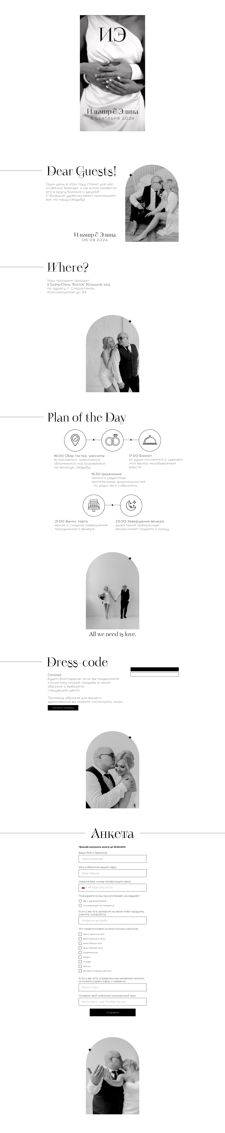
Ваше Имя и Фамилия (93, 852)
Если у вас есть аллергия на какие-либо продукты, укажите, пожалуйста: (111, 913)
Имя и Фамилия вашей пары (97, 867)
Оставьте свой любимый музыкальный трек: (107, 995)
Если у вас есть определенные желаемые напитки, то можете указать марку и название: (112, 980)
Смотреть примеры (63, 707)
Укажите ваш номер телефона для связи (105, 881)
